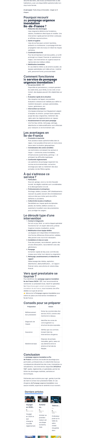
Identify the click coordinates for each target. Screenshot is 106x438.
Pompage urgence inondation (45, 293)
